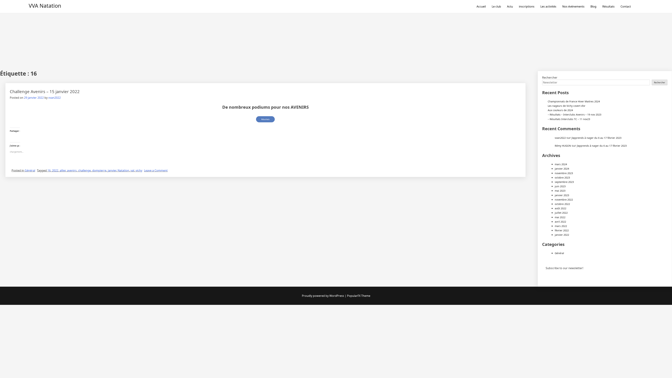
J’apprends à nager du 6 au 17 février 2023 (596, 137)
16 (49, 170)
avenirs (72, 170)
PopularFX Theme (358, 296)
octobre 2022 (562, 204)
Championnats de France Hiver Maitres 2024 (574, 101)
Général (30, 170)
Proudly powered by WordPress (323, 296)
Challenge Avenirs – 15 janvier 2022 (45, 91)
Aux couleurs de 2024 (560, 110)
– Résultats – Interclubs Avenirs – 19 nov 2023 (574, 114)
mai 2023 (560, 190)
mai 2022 (560, 217)
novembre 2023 (564, 173)
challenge (84, 170)
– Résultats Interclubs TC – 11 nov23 (569, 119)
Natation (123, 170)
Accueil (481, 6)
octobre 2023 (562, 177)
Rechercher (549, 77)
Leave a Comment (156, 170)
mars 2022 (561, 226)
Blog (593, 6)
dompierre (99, 170)
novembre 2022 (564, 199)
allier (63, 170)
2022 (55, 170)
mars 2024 (561, 164)
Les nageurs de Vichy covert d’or (566, 105)
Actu (510, 6)
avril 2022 (560, 221)
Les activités (548, 6)
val (132, 170)
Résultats (608, 6)
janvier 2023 (562, 195)
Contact (626, 6)
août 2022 (560, 208)
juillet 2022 (561, 212)
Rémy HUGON (563, 145)
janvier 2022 (562, 234)
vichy (139, 170)
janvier (112, 170)
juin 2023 (560, 186)
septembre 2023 (564, 182)
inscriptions (526, 6)
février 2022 (562, 230)
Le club (496, 6)
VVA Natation (45, 5)
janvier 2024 (562, 168)
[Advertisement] (336, 39)
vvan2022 (54, 98)
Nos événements (573, 6)
